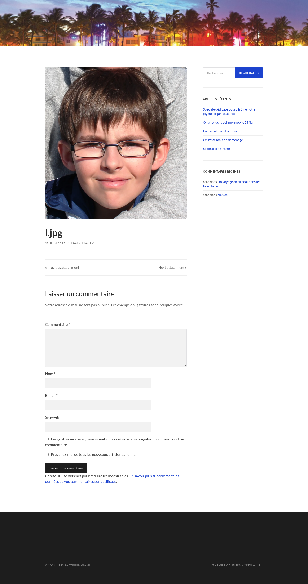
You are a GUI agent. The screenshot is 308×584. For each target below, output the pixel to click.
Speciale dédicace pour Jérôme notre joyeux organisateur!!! (229, 111)
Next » (172, 267)
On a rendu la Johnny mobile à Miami (229, 122)
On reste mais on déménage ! (224, 140)
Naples (222, 195)
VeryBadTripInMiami (73, 565)
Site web (52, 417)
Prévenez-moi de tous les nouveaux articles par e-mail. (94, 454)
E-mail (51, 395)
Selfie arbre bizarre (216, 149)
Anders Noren (240, 565)
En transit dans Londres (220, 131)
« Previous (62, 267)
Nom (50, 373)
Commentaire (57, 324)
